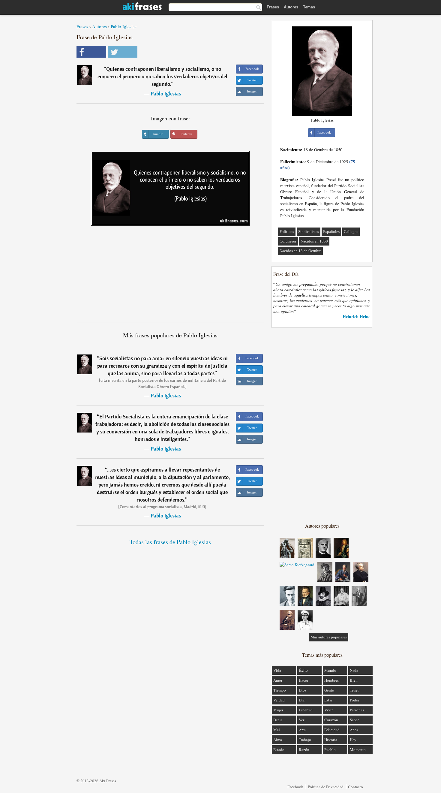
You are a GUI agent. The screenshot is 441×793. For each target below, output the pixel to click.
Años (354, 729)
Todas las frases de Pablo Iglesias (170, 542)
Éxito (303, 670)
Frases (273, 7)
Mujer (278, 710)
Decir (277, 719)
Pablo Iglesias (123, 26)
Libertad (306, 710)
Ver (301, 719)
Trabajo (305, 739)
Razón (304, 749)
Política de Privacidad (326, 786)
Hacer (303, 680)
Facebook (295, 786)
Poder (354, 700)
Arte (302, 729)
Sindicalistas (308, 231)
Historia (330, 739)
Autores (291, 7)
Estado (278, 749)
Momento (358, 749)
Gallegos (351, 231)
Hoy (353, 739)
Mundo (330, 670)
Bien (354, 680)
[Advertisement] (170, 276)
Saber (354, 719)
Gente (329, 690)
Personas (357, 710)
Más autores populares (328, 637)
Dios (302, 690)
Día (301, 700)
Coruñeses (288, 241)
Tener (354, 690)
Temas (309, 7)
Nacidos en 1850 (314, 241)
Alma (277, 739)
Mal (276, 729)
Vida (277, 670)
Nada (354, 670)
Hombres (331, 680)
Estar (328, 700)
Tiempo (279, 690)
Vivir (328, 710)
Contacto (355, 786)
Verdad (279, 700)
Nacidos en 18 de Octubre (300, 251)
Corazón (331, 719)
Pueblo (330, 749)
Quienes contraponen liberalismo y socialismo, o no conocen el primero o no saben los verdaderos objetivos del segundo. (162, 76)
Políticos (287, 231)
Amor (277, 680)
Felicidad (332, 729)
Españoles (331, 231)
